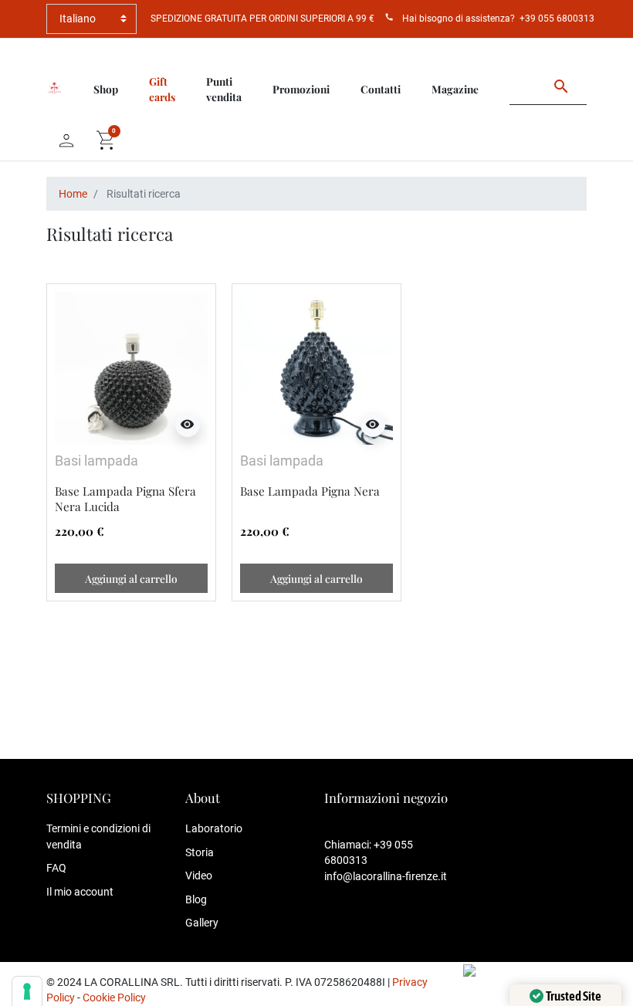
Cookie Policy (114, 997)
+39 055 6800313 (557, 18)
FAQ (56, 868)
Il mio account (79, 892)
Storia (199, 852)
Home (73, 194)
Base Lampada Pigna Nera (310, 491)
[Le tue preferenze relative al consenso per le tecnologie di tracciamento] (27, 991)
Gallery (201, 922)
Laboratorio (213, 828)
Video (198, 875)
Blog (196, 899)
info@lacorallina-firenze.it (385, 876)
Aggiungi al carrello (131, 578)
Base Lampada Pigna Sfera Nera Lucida (125, 498)
